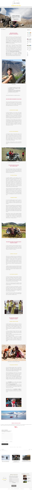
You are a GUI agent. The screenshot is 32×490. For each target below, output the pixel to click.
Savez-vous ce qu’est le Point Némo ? (30, 41)
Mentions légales (22, 488)
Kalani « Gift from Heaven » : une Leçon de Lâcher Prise (5, 461)
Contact (9, 488)
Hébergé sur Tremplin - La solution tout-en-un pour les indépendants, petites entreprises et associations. (16, 489)
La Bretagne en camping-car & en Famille (29, 481)
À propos (12, 488)
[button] (12, 447)
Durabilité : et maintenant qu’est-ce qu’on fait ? (29, 479)
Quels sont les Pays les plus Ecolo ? (29, 41)
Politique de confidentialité (16, 488)
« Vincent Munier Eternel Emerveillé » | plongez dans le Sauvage (16, 461)
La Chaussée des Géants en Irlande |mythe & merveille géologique (26, 461)
